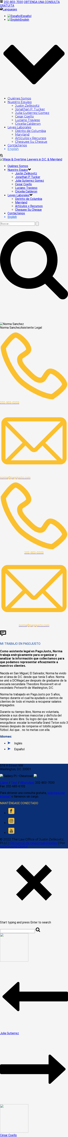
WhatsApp (27, 782)
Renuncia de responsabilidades (33, 843)
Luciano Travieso (27, 120)
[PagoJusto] (31, 159)
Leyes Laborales (19, 127)
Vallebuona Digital (14, 846)
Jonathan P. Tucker (30, 109)
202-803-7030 (13, 2)
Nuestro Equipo (20, 102)
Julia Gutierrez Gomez (32, 113)
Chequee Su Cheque (31, 142)
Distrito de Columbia (30, 131)
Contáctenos (17, 145)
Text (14, 782)
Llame (4, 782)
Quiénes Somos (19, 98)
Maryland (22, 134)
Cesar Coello (24, 116)
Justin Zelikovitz (27, 105)
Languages (10, 9)
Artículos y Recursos (30, 138)
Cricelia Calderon (28, 123)
